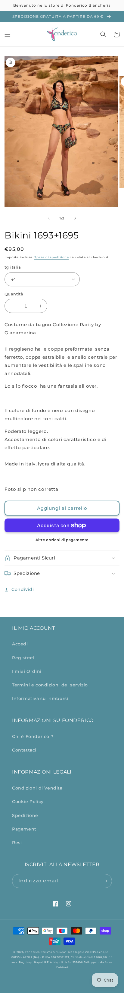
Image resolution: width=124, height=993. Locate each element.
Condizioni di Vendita (37, 788)
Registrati (23, 657)
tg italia (13, 267)
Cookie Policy (28, 801)
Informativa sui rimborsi (40, 698)
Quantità (14, 294)
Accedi (20, 644)
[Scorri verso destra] (75, 218)
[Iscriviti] (105, 881)
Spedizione (25, 815)
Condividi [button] (22, 589)
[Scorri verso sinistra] (48, 218)
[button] (7, 34)
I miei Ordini (27, 671)
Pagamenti (25, 829)
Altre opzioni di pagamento (62, 539)
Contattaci (24, 750)
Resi (17, 842)
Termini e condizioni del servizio (50, 685)
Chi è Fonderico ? (32, 736)
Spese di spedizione (51, 257)
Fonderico (32, 952)
